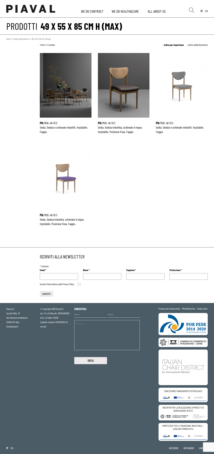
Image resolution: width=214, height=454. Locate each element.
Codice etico (202, 308)
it (202, 11)
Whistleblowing (188, 308)
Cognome (131, 269)
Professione (176, 269)
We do (92, 11)
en (206, 11)
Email (43, 269)
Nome (86, 269)
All (157, 11)
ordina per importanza (174, 44)
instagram (188, 448)
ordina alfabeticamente (198, 44)
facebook (173, 448)
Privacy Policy (68, 284)
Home (8, 38)
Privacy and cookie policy (169, 308)
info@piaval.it (12, 326)
